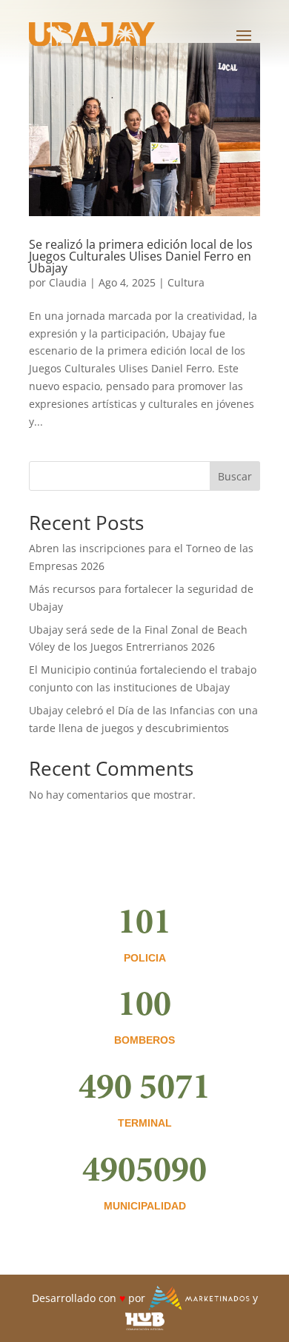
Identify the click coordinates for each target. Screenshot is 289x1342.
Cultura (186, 282)
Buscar (235, 476)
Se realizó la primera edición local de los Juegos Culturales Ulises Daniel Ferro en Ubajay (141, 256)
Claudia (68, 282)
